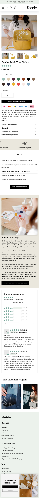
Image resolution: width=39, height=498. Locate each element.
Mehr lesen (5, 121)
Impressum (5, 468)
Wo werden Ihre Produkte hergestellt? (14, 175)
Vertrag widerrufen (7, 438)
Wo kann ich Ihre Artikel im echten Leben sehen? (17, 160)
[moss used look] (33, 79)
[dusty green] (3, 79)
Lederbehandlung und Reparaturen (13, 453)
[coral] (18, 84)
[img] (15, 330)
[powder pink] (23, 84)
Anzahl (5, 90)
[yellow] (13, 84)
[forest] (18, 79)
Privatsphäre (6, 456)
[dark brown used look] (3, 84)
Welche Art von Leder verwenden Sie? (14, 179)
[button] (3, 7)
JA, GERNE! (10, 487)
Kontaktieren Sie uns (19, 187)
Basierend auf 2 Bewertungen (13, 299)
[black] (28, 79)
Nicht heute (10, 490)
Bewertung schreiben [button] (19, 302)
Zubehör (4, 433)
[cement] (8, 79)
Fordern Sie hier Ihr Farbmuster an (15, 283)
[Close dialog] (37, 474)
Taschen (4, 427)
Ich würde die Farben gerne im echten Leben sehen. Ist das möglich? (19, 166)
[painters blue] (28, 84)
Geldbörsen (5, 430)
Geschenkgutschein (8, 435)
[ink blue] (8, 84)
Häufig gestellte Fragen (9, 448)
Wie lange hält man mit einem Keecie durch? (16, 171)
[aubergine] (13, 79)
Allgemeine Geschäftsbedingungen (13, 459)
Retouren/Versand (7, 450)
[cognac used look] (23, 79)
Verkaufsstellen (6, 471)
